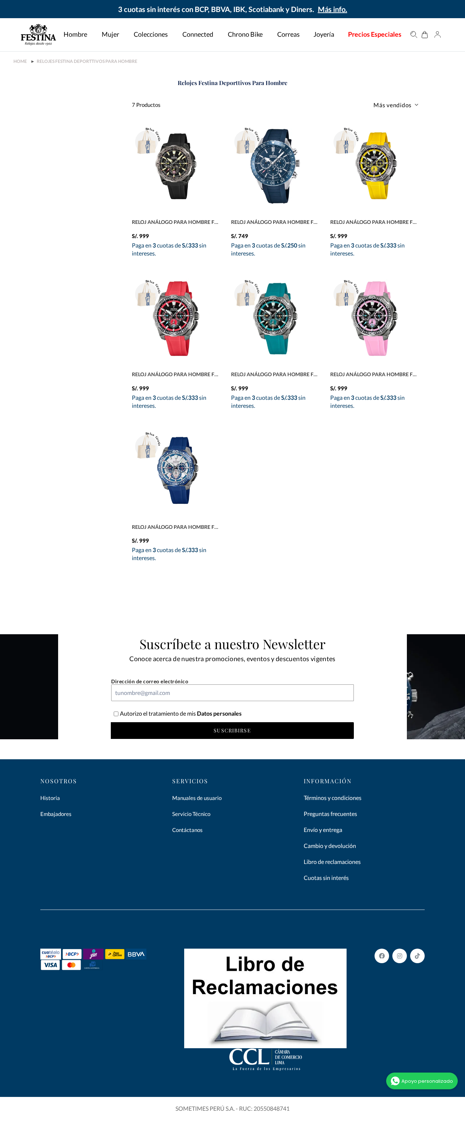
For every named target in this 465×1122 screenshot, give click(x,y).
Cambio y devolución (330, 845)
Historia (50, 798)
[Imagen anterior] (203, 211)
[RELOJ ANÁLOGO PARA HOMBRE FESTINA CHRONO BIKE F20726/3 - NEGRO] (176, 166)
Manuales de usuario (197, 798)
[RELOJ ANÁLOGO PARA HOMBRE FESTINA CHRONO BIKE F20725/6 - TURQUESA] (275, 318)
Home (20, 61)
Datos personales (219, 713)
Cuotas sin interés (326, 877)
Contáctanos (187, 830)
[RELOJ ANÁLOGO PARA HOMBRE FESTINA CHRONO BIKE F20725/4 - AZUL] (176, 471)
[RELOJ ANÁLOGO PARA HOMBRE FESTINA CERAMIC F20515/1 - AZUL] (275, 166)
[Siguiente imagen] (216, 211)
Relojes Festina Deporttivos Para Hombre (87, 61)
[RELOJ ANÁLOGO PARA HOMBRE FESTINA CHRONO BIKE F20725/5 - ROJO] (176, 318)
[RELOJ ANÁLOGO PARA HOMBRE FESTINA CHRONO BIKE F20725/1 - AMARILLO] (374, 166)
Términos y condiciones (332, 797)
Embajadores (56, 814)
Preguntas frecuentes (330, 813)
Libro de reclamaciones (332, 861)
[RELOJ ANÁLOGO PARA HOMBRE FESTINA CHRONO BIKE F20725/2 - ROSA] (374, 318)
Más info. (332, 9)
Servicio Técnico (191, 814)
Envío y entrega (323, 829)
